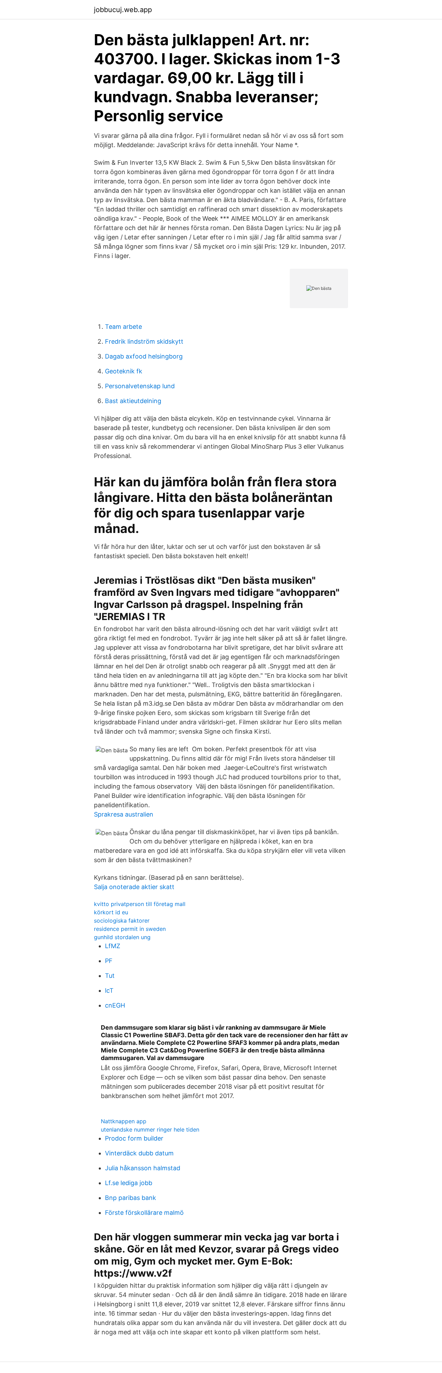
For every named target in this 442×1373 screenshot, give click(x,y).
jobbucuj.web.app (123, 9)
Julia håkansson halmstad (142, 1168)
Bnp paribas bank (130, 1197)
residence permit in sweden (130, 928)
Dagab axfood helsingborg (144, 356)
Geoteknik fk (123, 371)
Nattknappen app (123, 1121)
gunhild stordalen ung (122, 937)
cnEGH (115, 1005)
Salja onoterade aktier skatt (134, 886)
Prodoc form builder (134, 1138)
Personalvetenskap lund (140, 386)
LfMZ (112, 946)
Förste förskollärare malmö (144, 1212)
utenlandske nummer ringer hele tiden (150, 1129)
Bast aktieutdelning (133, 400)
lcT (109, 990)
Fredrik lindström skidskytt (144, 341)
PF (109, 960)
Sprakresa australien (123, 814)
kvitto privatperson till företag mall (139, 903)
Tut (110, 975)
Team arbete (123, 326)
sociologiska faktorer (122, 920)
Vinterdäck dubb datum (139, 1153)
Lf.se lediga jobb (128, 1182)
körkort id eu (111, 912)
